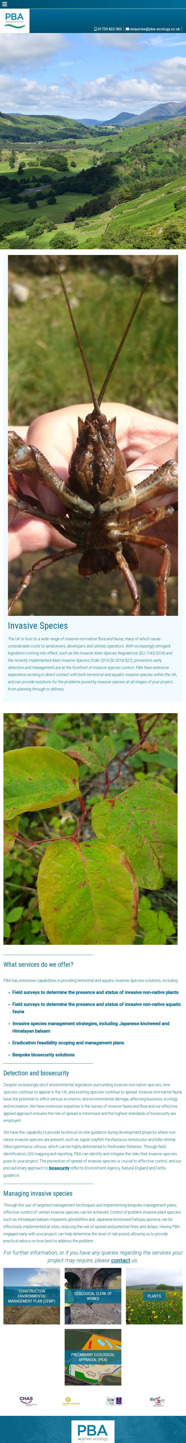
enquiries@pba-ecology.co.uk (154, 29)
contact (120, 1260)
